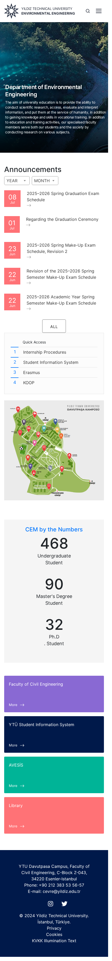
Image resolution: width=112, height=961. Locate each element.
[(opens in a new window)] (51, 905)
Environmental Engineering (48, 13)
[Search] (88, 11)
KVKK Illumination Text (54, 940)
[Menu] (99, 11)
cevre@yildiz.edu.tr (61, 891)
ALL (54, 326)
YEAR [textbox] (12, 180)
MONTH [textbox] (42, 180)
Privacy (54, 928)
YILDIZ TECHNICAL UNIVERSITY (46, 9)
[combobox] (16, 180)
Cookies (54, 934)
